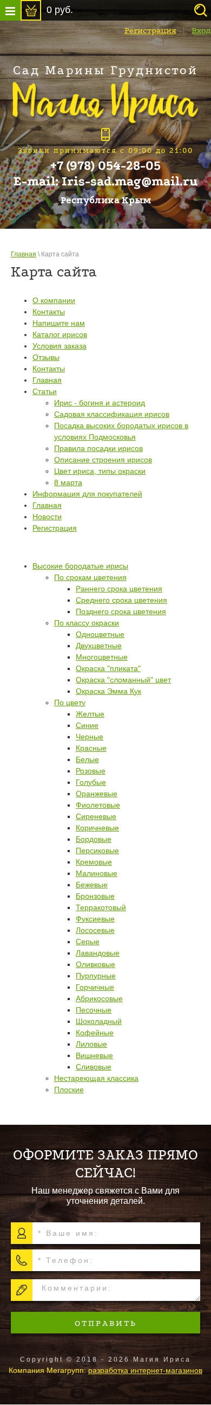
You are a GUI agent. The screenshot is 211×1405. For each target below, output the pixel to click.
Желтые (90, 714)
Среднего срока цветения (121, 600)
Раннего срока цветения (119, 588)
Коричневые (97, 827)
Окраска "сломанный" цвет (123, 679)
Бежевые (92, 884)
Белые (87, 759)
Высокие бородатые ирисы (80, 566)
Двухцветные (99, 645)
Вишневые (94, 1055)
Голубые (91, 782)
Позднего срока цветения (121, 611)
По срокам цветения (90, 577)
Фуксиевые (95, 918)
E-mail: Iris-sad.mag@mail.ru (106, 181)
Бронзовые (95, 896)
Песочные (93, 1010)
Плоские (69, 1089)
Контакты (48, 311)
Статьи (44, 391)
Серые (88, 941)
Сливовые (93, 1066)
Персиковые (97, 850)
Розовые (91, 770)
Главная (23, 254)
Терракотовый (101, 907)
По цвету (69, 702)
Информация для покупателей (87, 493)
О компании (53, 300)
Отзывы (46, 357)
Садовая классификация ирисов (111, 414)
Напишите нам (58, 323)
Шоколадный (99, 1021)
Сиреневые (96, 816)
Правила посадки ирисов (98, 448)
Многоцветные (102, 657)
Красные (91, 748)
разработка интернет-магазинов (145, 1370)
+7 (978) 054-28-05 (105, 165)
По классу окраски (86, 622)
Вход (201, 30)
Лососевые (95, 930)
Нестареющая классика (96, 1078)
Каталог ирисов (59, 334)
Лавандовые (98, 953)
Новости (47, 516)
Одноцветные (100, 634)
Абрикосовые (99, 998)
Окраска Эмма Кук (108, 691)
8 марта (68, 482)
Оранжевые (96, 793)
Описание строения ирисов (103, 459)
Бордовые (93, 839)
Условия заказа (59, 345)
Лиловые (91, 1044)
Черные (89, 736)
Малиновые (96, 873)
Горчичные (95, 987)
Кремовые (94, 862)
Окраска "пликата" (108, 668)
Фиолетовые (98, 805)
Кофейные (95, 1032)
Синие (87, 725)
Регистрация (150, 30)
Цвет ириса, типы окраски (100, 471)
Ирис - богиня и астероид (99, 402)
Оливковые (95, 964)
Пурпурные (96, 975)
